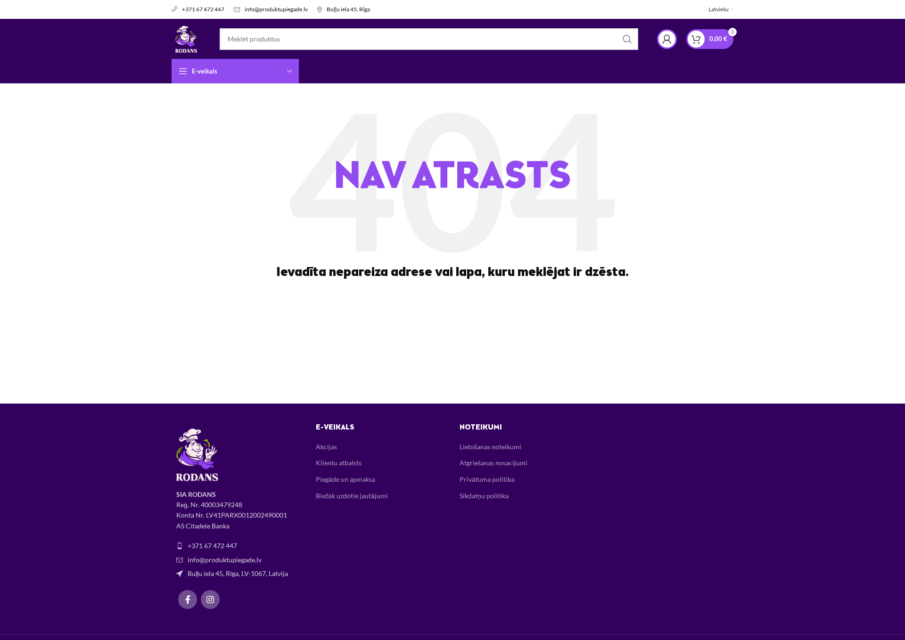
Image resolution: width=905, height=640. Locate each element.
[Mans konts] (667, 39)
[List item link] (236, 546)
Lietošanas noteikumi (490, 447)
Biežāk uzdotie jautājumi (352, 496)
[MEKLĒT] (627, 39)
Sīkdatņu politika (484, 496)
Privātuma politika (487, 479)
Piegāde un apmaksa (345, 479)
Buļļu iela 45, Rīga (348, 9)
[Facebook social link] (187, 599)
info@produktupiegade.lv (276, 9)
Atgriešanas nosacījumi (493, 463)
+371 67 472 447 (203, 9)
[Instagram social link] (210, 599)
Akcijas (326, 447)
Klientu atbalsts (339, 463)
